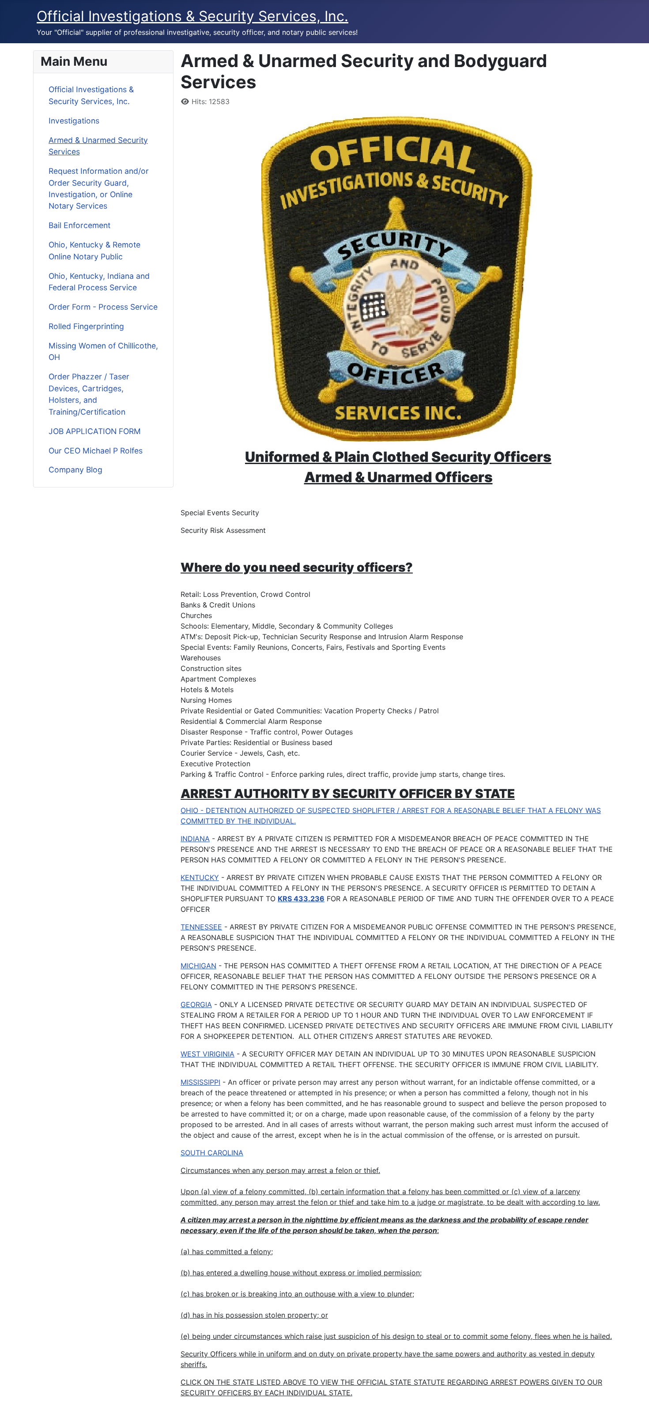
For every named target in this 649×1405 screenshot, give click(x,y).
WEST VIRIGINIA (207, 1053)
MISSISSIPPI (200, 1082)
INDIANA (195, 838)
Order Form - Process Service (103, 306)
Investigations (74, 120)
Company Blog (75, 469)
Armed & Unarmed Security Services (98, 145)
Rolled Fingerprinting (86, 326)
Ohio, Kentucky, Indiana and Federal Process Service (99, 281)
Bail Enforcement (79, 225)
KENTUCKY (200, 877)
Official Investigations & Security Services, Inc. (91, 95)
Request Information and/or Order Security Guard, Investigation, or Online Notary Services (99, 188)
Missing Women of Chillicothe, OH (103, 351)
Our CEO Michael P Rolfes (96, 450)
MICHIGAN (198, 965)
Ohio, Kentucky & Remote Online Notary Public (94, 250)
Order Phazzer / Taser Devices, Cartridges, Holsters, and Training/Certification (89, 394)
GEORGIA (196, 1004)
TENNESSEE (201, 926)
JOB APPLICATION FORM (95, 431)
